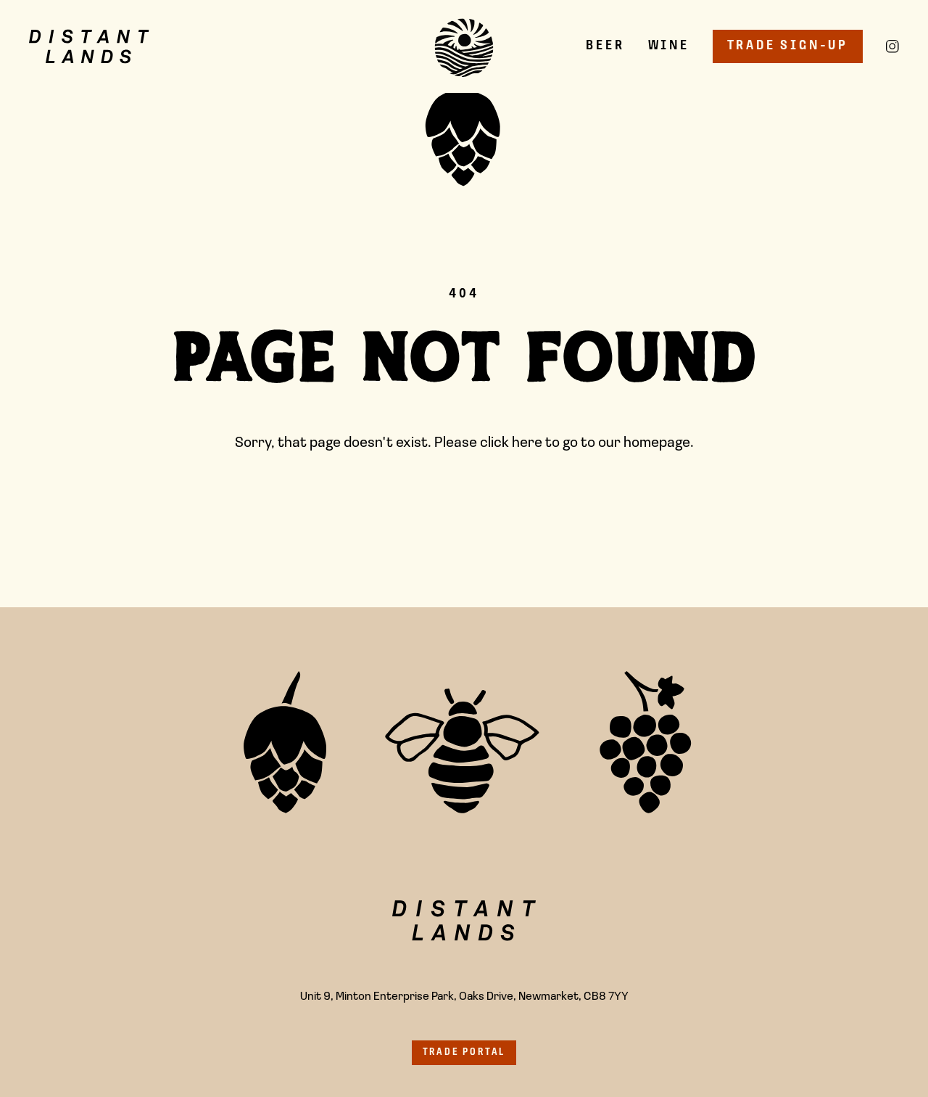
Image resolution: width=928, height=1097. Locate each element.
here (527, 443)
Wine (668, 46)
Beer (605, 46)
